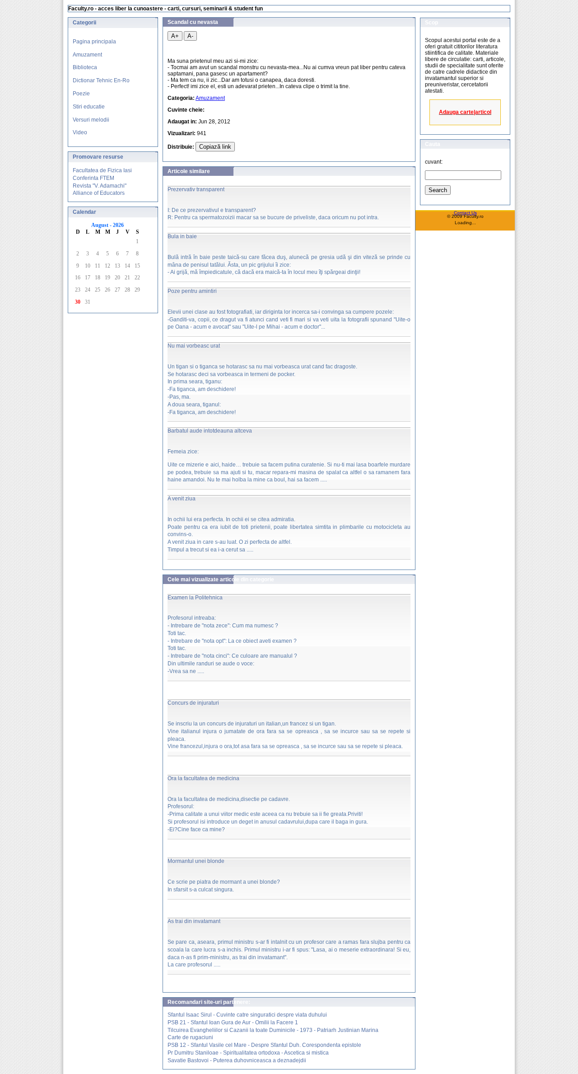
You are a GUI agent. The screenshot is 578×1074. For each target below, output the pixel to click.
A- (190, 36)
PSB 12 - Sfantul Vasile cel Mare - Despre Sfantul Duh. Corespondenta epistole (264, 1045)
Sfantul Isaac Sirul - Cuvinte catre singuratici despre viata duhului (247, 1015)
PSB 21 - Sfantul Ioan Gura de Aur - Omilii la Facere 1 (233, 1022)
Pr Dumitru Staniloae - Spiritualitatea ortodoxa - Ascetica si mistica (248, 1053)
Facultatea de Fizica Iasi (102, 170)
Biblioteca (85, 67)
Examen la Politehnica (195, 597)
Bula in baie (182, 236)
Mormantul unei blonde (196, 861)
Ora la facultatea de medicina (203, 778)
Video (80, 132)
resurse (113, 157)
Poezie (81, 93)
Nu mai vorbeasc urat (194, 346)
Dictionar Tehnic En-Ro (101, 80)
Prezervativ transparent (196, 189)
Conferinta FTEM (93, 178)
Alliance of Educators (99, 193)
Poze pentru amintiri (192, 291)
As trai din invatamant (194, 921)
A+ (175, 36)
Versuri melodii (91, 120)
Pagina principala (94, 41)
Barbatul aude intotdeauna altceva (210, 431)
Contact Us (465, 212)
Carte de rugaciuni (190, 1037)
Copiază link (215, 146)
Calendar (84, 212)
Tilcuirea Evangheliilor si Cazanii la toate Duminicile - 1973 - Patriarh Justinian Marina (273, 1030)
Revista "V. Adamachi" (99, 186)
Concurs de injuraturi (193, 703)
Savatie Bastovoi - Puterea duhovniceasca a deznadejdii (237, 1060)
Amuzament (87, 55)
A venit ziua (182, 498)
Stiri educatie (89, 107)
